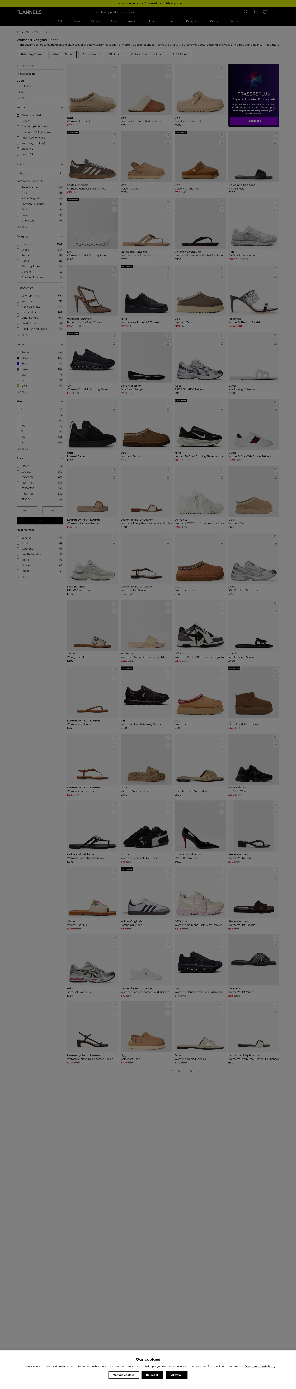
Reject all (152, 1375)
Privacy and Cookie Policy (259, 1366)
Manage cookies (123, 1375)
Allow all (176, 1375)
